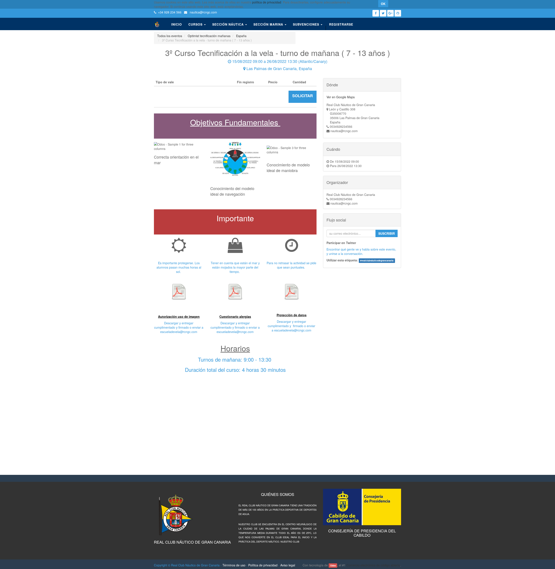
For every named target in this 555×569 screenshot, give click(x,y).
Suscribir (386, 233)
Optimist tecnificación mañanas (209, 36)
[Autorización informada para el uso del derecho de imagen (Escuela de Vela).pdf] (179, 291)
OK (383, 4)
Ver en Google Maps (340, 97)
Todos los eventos (169, 36)
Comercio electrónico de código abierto (373, 565)
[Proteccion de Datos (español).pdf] (291, 291)
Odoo (333, 565)
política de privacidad (266, 2)
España (241, 36)
